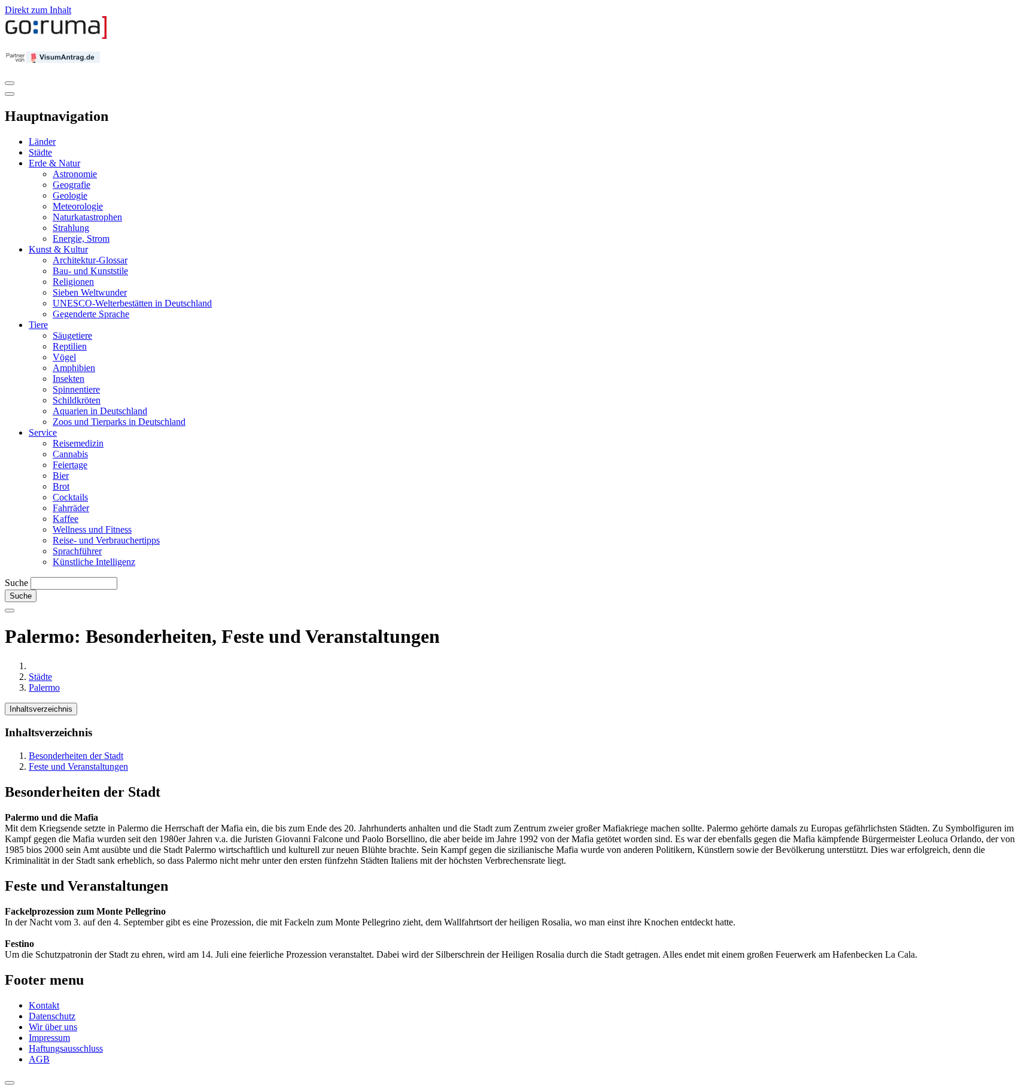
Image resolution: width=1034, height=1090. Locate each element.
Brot (61, 486)
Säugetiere (72, 335)
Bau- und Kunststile (90, 271)
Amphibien (74, 368)
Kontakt (44, 1005)
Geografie (71, 185)
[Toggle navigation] (9, 83)
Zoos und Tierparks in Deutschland (119, 422)
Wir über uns (53, 1027)
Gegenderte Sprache (91, 314)
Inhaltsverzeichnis (41, 709)
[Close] (9, 94)
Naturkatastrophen (87, 217)
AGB (39, 1059)
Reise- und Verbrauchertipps (106, 540)
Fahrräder (71, 508)
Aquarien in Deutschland (100, 411)
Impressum (49, 1038)
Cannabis (70, 454)
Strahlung (71, 228)
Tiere (38, 325)
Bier (61, 475)
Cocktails (70, 497)
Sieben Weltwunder (90, 292)
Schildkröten (77, 400)
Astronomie (75, 174)
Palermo (44, 687)
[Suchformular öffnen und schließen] (9, 610)
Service (43, 432)
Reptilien (70, 346)
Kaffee (65, 519)
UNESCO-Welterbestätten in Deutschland (132, 303)
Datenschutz (52, 1016)
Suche (16, 583)
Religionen (73, 282)
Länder (42, 141)
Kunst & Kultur (58, 249)
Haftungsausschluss (66, 1048)
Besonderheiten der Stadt (76, 756)
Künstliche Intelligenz (94, 562)
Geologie (70, 195)
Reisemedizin (78, 443)
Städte (40, 152)
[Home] (56, 36)
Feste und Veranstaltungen (78, 766)
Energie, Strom (81, 238)
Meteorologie (78, 206)
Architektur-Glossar (90, 260)
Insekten (68, 379)
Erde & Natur (54, 163)
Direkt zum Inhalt (38, 10)
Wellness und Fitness (92, 529)
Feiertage (70, 465)
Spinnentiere (76, 389)
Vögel (64, 357)
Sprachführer (77, 551)
